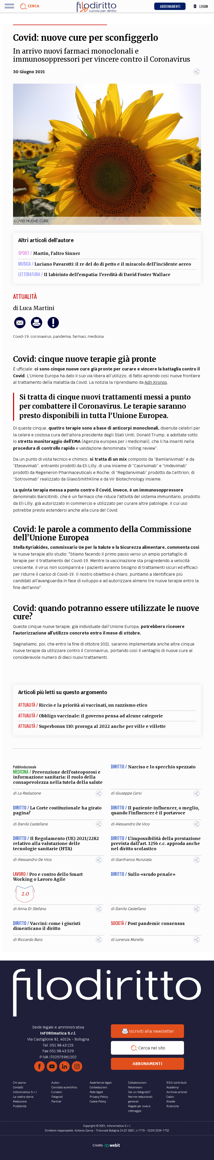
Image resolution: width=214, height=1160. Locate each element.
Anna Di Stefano (31, 908)
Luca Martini (36, 308)
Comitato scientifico (64, 1087)
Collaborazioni (137, 1082)
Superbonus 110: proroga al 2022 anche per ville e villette (102, 726)
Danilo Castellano (32, 824)
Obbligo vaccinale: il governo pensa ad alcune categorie (101, 715)
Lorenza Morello (129, 939)
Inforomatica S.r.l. (25, 1092)
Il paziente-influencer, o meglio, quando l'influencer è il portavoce (155, 810)
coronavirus (41, 336)
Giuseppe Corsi (128, 793)
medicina (96, 336)
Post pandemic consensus (156, 923)
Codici (170, 1097)
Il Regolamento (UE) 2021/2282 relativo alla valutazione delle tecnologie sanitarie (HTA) (56, 843)
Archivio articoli (177, 1092)
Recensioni (135, 1087)
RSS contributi (177, 1082)
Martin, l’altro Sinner (56, 253)
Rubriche (173, 1106)
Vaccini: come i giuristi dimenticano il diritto (46, 926)
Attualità (25, 296)
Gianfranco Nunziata (133, 859)
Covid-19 (21, 336)
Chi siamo (19, 1082)
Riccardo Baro (29, 939)
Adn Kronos (156, 382)
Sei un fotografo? (139, 1092)
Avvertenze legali (101, 1082)
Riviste (171, 1101)
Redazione (20, 1101)
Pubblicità (19, 1106)
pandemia (62, 336)
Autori (55, 1082)
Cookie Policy (98, 1101)
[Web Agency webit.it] (113, 1145)
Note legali (96, 1092)
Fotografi (57, 1097)
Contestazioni (98, 1087)
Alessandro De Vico (132, 824)
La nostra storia (23, 1097)
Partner (56, 1101)
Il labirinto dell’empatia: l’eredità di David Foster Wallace (107, 274)
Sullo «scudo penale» (151, 874)
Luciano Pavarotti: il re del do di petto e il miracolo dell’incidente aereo (112, 264)
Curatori (56, 1092)
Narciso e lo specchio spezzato (161, 766)
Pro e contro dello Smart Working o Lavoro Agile (48, 877)
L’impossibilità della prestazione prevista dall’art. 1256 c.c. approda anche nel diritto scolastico (156, 843)
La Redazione (29, 793)
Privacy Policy (99, 1097)
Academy (173, 1087)
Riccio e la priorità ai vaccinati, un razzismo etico (93, 705)
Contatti (18, 1087)
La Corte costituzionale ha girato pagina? (57, 810)
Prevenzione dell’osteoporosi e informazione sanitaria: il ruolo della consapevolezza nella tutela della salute (58, 777)
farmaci (79, 336)
